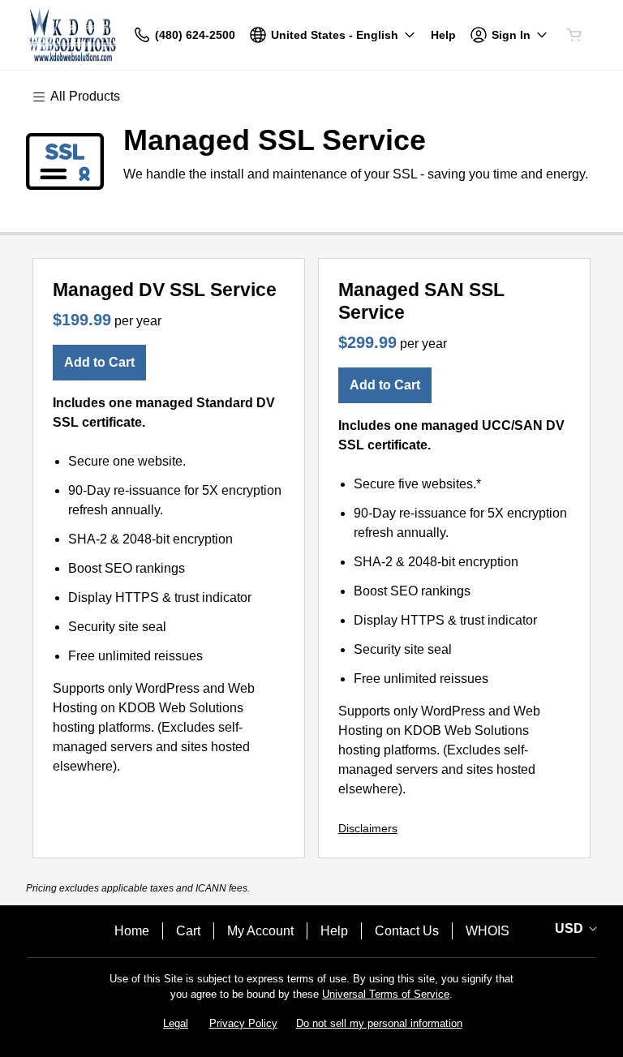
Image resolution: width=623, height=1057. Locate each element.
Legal (175, 1023)
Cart (188, 931)
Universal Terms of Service (385, 994)
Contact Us (407, 931)
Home (131, 931)
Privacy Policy (243, 1023)
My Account (260, 931)
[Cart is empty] (574, 34)
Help (334, 931)
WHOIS (487, 931)
